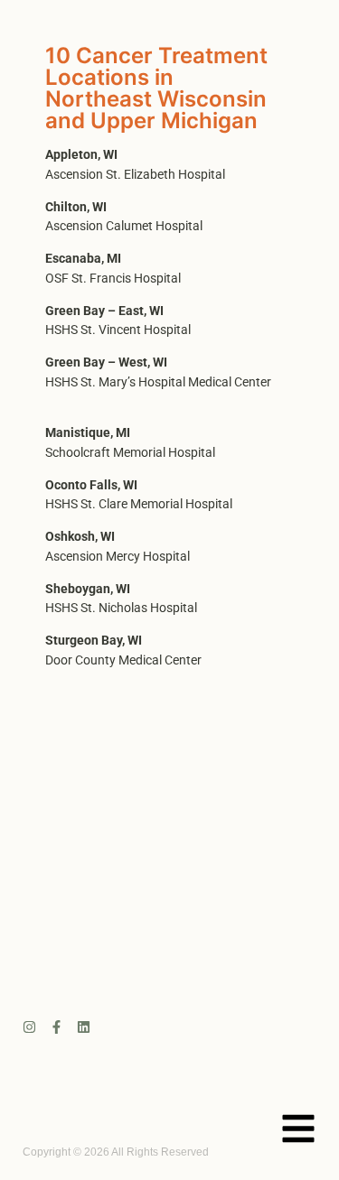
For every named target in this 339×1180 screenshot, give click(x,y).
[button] (298, 1131)
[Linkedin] (83, 1027)
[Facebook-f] (56, 1027)
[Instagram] (29, 1027)
